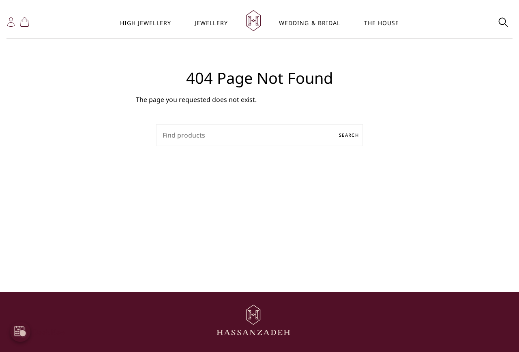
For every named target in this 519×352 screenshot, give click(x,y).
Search (349, 135)
